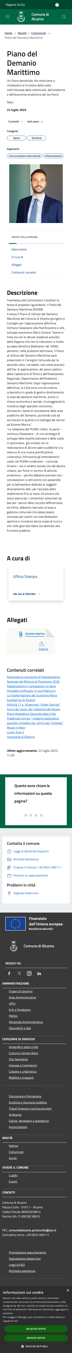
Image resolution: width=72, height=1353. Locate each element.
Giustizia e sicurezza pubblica (28, 1102)
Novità (22, 33)
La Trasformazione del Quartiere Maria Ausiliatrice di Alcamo (32, 697)
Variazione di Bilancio (21, 736)
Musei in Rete (16, 727)
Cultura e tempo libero (23, 1053)
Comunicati (38, 33)
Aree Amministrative (22, 997)
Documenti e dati (20, 1028)
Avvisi (13, 1158)
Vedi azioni (33, 121)
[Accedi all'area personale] (57, 4)
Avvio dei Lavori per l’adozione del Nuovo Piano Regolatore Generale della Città (33, 711)
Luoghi (13, 1175)
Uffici (12, 1003)
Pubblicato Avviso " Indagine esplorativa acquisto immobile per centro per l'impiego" (35, 720)
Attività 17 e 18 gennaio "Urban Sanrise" (33, 704)
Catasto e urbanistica (22, 1071)
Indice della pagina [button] (24, 237)
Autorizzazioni (18, 1127)
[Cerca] (64, 17)
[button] (36, 1346)
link (16, 1320)
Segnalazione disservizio (25, 1258)
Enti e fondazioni (20, 1009)
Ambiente (15, 1114)
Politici (13, 1016)
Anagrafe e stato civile (23, 1047)
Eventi (13, 1181)
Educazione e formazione (25, 1096)
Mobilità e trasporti (21, 1077)
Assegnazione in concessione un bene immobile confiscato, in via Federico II (31, 688)
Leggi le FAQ (17, 1264)
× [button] (67, 1290)
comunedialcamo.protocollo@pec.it (32, 1230)
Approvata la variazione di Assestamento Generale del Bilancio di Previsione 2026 (33, 679)
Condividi (13, 121)
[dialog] (36, 1319)
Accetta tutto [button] (36, 1329)
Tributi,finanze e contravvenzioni (30, 1108)
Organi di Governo (20, 991)
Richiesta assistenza (22, 1271)
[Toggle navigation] (7, 16)
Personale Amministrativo (26, 1022)
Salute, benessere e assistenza (29, 1120)
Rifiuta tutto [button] (36, 1338)
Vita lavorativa (18, 1059)
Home (8, 33)
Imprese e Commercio (23, 1065)
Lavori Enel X (15, 732)
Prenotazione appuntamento (27, 1252)
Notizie (13, 1145)
